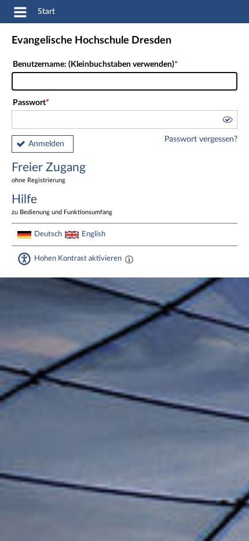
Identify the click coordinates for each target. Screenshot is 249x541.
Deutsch (48, 233)
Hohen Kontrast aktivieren (78, 258)
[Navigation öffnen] (20, 13)
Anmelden (46, 144)
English (93, 233)
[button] (227, 121)
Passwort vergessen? (200, 139)
